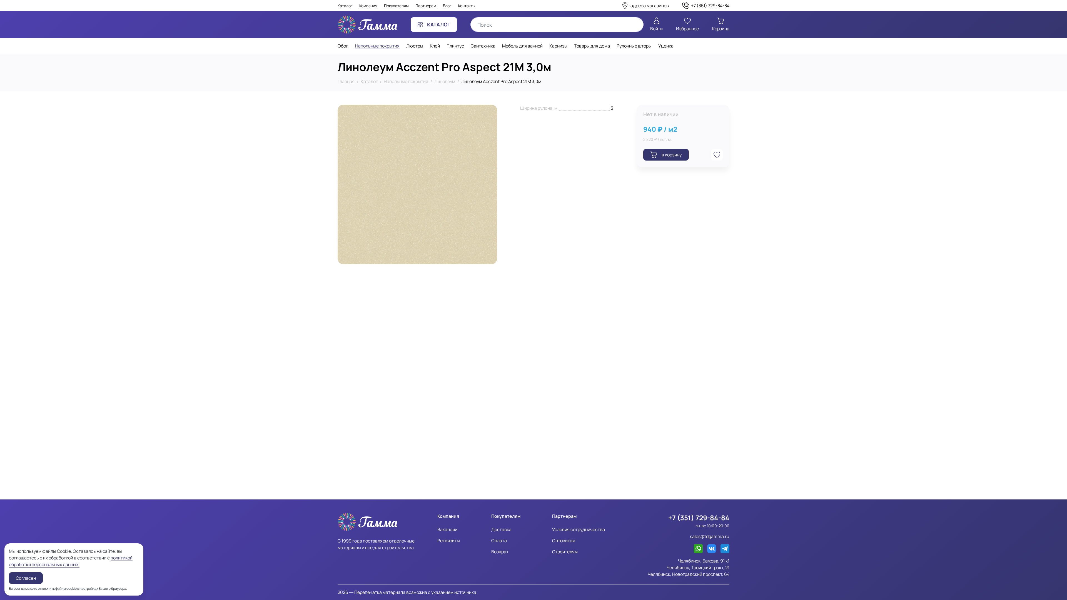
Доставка (501, 529)
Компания (368, 5)
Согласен (26, 578)
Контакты (466, 5)
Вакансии (447, 529)
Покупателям (396, 5)
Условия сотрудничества (578, 529)
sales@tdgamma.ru (709, 536)
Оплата (499, 541)
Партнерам (425, 5)
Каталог (345, 5)
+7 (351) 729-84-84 (698, 517)
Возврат (499, 552)
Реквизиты (448, 541)
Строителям (565, 552)
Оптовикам (563, 541)
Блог (447, 5)
